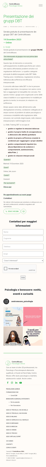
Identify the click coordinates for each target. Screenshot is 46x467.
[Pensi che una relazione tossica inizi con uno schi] (33, 316)
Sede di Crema (11, 430)
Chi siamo (9, 441)
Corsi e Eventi (11, 447)
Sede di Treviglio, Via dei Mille (17, 410)
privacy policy (17, 27)
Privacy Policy (11, 460)
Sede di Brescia (11, 426)
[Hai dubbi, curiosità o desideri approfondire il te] (13, 316)
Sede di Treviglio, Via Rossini (16, 413)
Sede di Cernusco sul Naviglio (17, 420)
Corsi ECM (14, 395)
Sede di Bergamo (12, 423)
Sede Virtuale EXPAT (13, 436)
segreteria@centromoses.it (23, 458)
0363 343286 (13, 211)
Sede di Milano (11, 416)
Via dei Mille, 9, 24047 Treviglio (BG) (26, 453)
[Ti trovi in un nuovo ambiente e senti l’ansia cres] (33, 336)
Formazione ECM (12, 392)
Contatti (9, 444)
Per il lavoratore (15, 405)
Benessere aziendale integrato (18, 399)
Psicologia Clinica (18, 364)
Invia (12, 21)
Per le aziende (15, 402)
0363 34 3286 (11, 458)
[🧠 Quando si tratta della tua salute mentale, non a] (13, 336)
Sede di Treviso (11, 433)
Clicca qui (7, 187)
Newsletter (9, 8)
